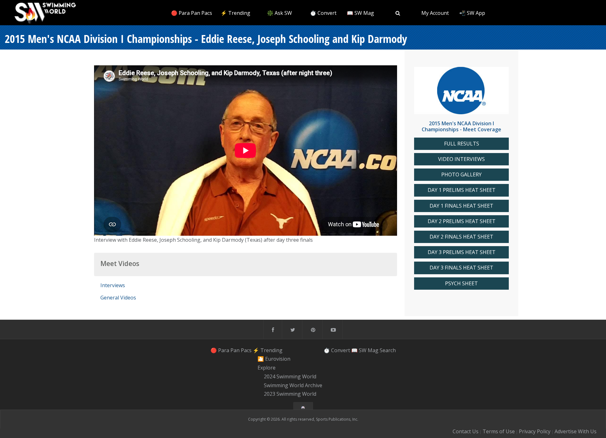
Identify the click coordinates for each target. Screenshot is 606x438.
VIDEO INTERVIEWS (461, 159)
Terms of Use (499, 431)
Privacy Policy (534, 431)
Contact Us (465, 431)
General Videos (118, 297)
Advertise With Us (576, 431)
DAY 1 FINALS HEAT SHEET (461, 206)
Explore (267, 367)
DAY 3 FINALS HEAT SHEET (461, 268)
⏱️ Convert (323, 12)
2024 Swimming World (290, 376)
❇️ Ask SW (279, 12)
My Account (435, 12)
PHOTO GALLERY (461, 175)
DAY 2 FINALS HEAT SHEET (461, 237)
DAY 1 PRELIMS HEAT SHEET (462, 190)
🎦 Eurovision (274, 359)
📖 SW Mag (360, 12)
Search (388, 350)
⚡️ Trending (235, 12)
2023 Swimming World (290, 394)
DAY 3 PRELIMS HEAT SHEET (462, 252)
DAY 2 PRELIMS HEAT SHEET (462, 221)
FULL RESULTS (461, 144)
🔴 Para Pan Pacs (191, 12)
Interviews (112, 285)
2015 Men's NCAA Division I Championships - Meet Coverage (461, 126)
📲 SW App (472, 12)
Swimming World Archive (293, 385)
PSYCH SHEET (461, 284)
